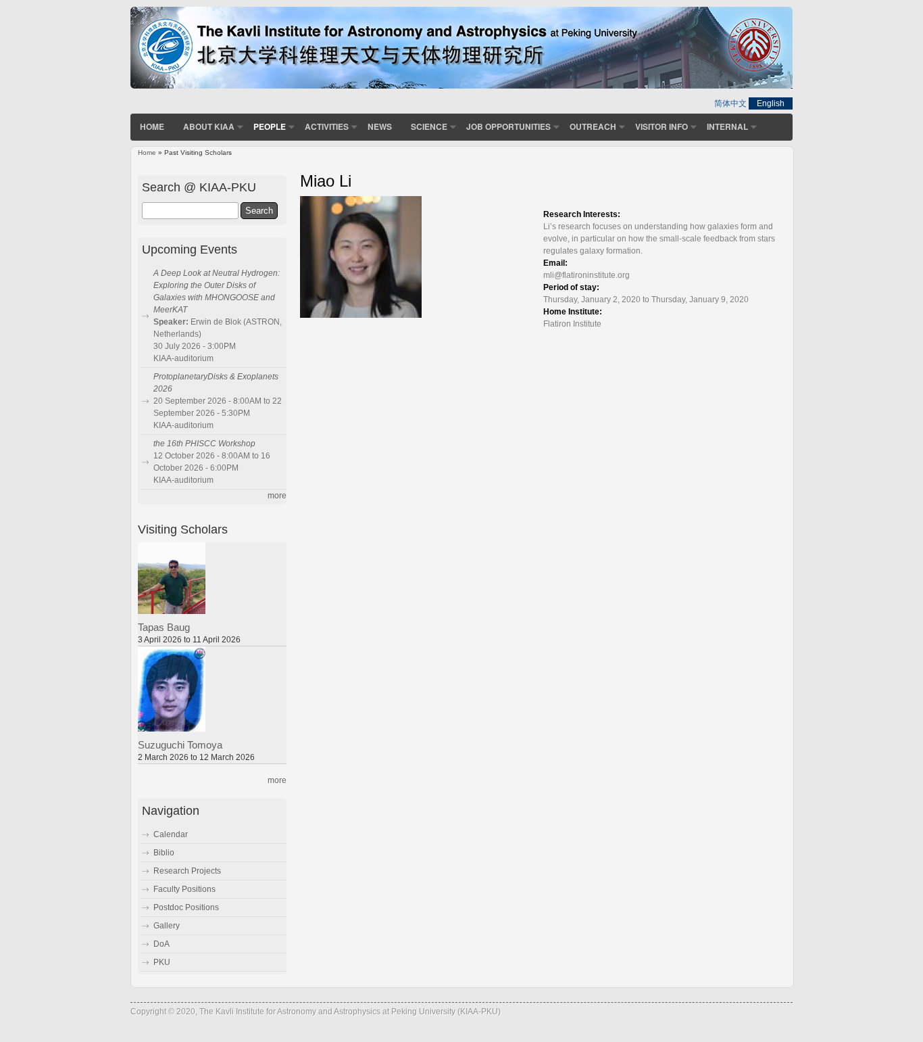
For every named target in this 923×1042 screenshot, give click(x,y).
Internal (727, 126)
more (277, 495)
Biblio (163, 852)
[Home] (461, 86)
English (770, 103)
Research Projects (187, 871)
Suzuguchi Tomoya (180, 745)
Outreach (593, 126)
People (269, 126)
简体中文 (730, 103)
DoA (161, 944)
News (380, 126)
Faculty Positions (184, 889)
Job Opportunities (508, 126)
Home (152, 126)
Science (429, 126)
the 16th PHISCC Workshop (204, 443)
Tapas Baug (164, 627)
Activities (327, 126)
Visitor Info (661, 126)
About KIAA (208, 126)
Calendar (170, 834)
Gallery (166, 925)
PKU (161, 962)
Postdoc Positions (186, 907)
